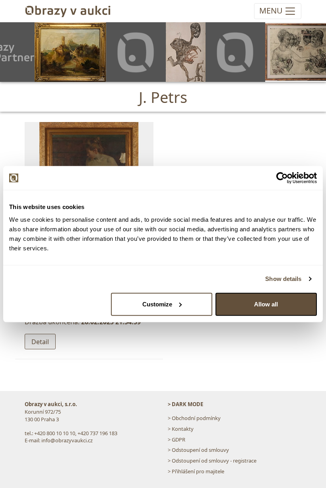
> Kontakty (181, 428)
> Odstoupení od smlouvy (198, 449)
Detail (40, 341)
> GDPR (176, 439)
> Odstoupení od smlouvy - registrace (212, 460)
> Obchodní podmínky (194, 418)
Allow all (266, 303)
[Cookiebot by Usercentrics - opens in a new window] (282, 178)
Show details (283, 278)
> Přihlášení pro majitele (196, 471)
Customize (157, 303)
